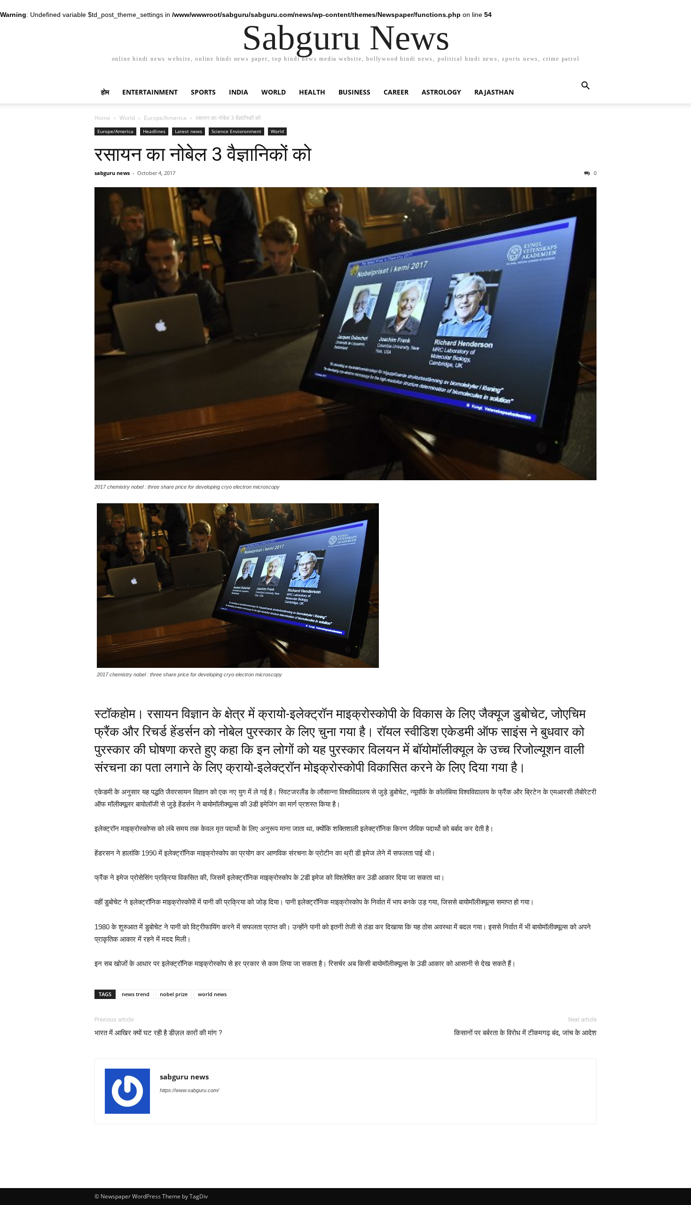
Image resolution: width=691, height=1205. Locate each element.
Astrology (441, 91)
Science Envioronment (236, 131)
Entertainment (150, 91)
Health (312, 91)
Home (102, 118)
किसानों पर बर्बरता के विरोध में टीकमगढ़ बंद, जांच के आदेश (525, 1033)
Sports (203, 91)
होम (105, 91)
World (273, 91)
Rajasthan (494, 91)
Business (354, 91)
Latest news (188, 131)
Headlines (154, 131)
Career (396, 91)
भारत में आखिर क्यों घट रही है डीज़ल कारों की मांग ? (158, 1033)
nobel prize (174, 994)
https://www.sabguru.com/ (189, 1090)
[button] (585, 86)
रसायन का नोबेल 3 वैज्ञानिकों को (202, 154)
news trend (135, 994)
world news (212, 994)
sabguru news (112, 172)
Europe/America (165, 118)
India (238, 91)
